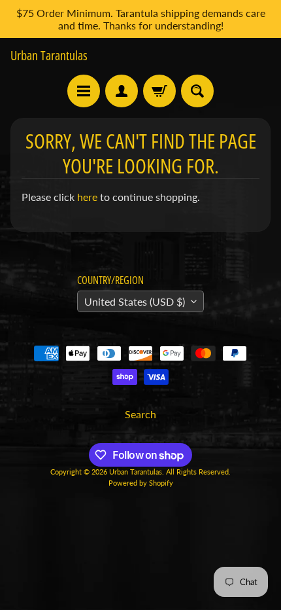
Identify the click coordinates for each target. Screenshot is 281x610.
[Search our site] (197, 91)
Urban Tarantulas (49, 55)
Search (140, 414)
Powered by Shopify (140, 482)
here (87, 196)
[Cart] (159, 91)
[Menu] (83, 91)
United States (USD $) (134, 301)
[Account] (121, 91)
